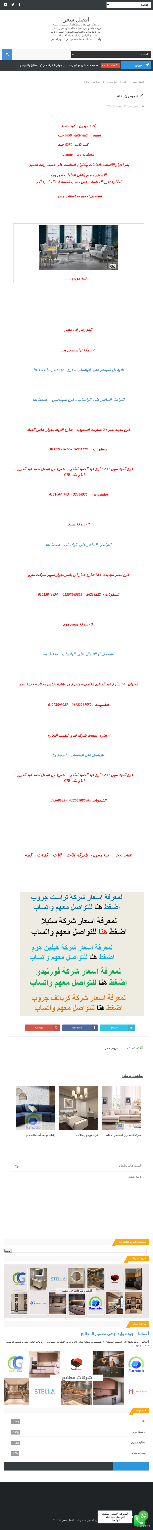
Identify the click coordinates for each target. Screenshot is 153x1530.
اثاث (143, 1421)
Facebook (77, 1027)
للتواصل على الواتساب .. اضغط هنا (78, 755)
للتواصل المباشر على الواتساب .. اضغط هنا (78, 545)
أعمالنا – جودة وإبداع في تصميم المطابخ (115, 1333)
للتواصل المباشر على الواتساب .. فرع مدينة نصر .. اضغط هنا (78, 370)
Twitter (114, 1027)
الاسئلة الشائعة (113, 65)
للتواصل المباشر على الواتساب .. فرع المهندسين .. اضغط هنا (78, 400)
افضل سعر (76, 20)
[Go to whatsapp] (143, 1515)
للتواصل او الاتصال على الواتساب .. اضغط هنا (78, 654)
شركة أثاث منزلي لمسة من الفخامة (123, 1135)
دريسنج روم (139, 1431)
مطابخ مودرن (138, 1442)
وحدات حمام (138, 1452)
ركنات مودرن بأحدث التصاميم (40, 1135)
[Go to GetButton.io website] (143, 1526)
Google (39, 1027)
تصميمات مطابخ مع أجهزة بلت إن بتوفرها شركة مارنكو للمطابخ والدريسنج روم (59, 65)
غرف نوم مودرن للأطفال (86, 1135)
